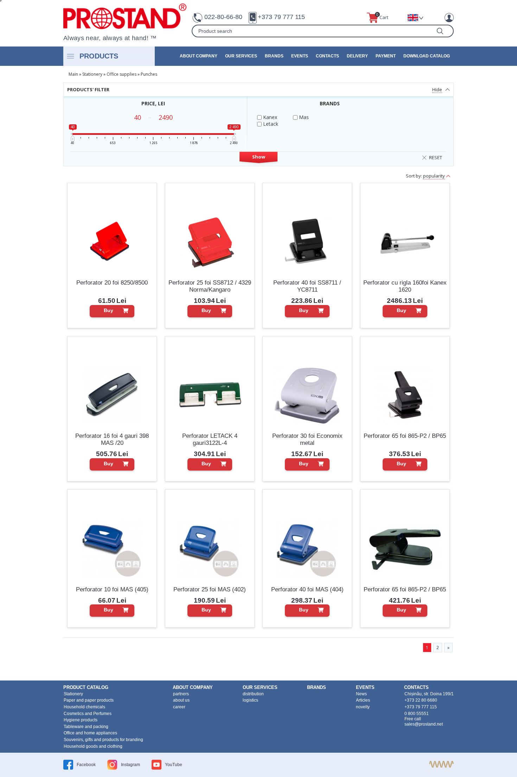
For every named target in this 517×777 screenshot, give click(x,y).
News (361, 693)
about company (198, 56)
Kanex (269, 117)
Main (73, 74)
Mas (303, 117)
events (299, 56)
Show (258, 157)
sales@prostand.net (423, 724)
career (179, 706)
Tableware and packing (86, 726)
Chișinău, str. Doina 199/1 (429, 693)
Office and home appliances (90, 733)
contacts (327, 56)
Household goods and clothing (93, 746)
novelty (363, 706)
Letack (270, 123)
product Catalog (85, 687)
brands (274, 56)
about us (181, 700)
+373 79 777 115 (281, 16)
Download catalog (426, 56)
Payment (386, 56)
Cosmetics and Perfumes (87, 713)
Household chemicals (84, 706)
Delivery (357, 56)
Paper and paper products (89, 700)
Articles (363, 700)
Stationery (92, 74)
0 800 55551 (416, 713)
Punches (149, 74)
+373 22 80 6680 (420, 700)
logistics (250, 700)
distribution (253, 693)
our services (241, 56)
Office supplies (121, 74)
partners (181, 693)
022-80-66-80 (223, 16)
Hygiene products (80, 719)
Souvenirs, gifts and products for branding (103, 739)
